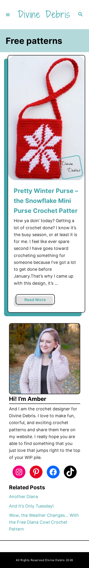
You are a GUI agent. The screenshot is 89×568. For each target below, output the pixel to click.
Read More (36, 301)
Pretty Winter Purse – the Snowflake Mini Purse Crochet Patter (46, 201)
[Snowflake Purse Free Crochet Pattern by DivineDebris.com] (46, 117)
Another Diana (23, 496)
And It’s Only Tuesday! (31, 506)
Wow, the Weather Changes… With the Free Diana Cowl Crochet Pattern (44, 522)
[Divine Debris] (44, 14)
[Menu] (8, 14)
